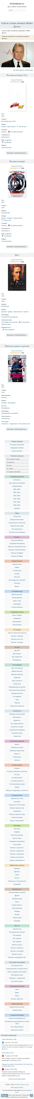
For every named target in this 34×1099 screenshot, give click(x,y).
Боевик (3, 126)
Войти (21, 1087)
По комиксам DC (17, 777)
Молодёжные (5, 408)
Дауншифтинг (17, 621)
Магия (17, 902)
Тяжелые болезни (17, 817)
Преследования (9, 329)
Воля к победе (17, 615)
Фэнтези (4, 397)
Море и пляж (17, 601)
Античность (17, 480)
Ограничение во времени (17, 730)
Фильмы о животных (17, 948)
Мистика (17, 577)
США (14, 121)
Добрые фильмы (17, 671)
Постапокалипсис (17, 529)
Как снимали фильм (17, 723)
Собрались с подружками (9, 423)
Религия (17, 914)
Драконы (17, 871)
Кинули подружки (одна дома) (17, 972)
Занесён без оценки (17, 1030)
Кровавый (17, 677)
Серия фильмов (6, 147)
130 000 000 (6, 213)
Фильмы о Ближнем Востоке (17, 546)
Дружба (17, 895)
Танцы (17, 995)
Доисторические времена (17, 483)
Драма (10, 311)
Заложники (17, 801)
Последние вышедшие (17, 444)
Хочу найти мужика (17, 981)
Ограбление (17, 811)
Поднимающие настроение (9, 413)
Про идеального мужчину (17, 932)
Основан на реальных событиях (17, 771)
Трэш (17, 699)
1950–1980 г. (17, 502)
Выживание (17, 618)
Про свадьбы (17, 938)
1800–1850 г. (17, 489)
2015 (2, 202)
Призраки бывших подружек (17, 346)
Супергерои (7, 142)
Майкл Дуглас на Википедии (24, 70)
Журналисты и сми (17, 798)
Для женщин (17, 653)
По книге (17, 774)
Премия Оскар (17, 1010)
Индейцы (17, 832)
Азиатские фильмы (17, 540)
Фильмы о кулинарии (17, 951)
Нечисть (17, 878)
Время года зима (17, 594)
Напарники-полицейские (17, 841)
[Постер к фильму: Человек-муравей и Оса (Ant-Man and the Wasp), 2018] (17, 97)
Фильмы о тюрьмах (17, 636)
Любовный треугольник (17, 750)
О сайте (17, 1084)
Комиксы (4, 132)
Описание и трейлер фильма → (17, 153)
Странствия (17, 736)
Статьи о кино (25, 1084)
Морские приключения (17, 808)
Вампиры (17, 868)
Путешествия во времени (17, 532)
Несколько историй (17, 726)
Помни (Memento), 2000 (9, 1039)
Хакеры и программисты (17, 860)
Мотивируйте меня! (17, 975)
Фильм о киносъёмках (17, 820)
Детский (17, 650)
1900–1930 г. (17, 495)
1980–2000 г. (17, 505)
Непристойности (17, 905)
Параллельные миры (17, 526)
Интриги (17, 573)
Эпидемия (17, 921)
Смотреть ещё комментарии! (17, 1079)
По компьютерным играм (17, 784)
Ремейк (17, 787)
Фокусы (17, 586)
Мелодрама (11, 402)
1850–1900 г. (17, 492)
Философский (17, 624)
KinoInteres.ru (17, 3)
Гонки (17, 989)
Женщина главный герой (17, 714)
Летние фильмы (17, 597)
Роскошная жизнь (17, 733)
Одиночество (17, 929)
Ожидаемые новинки (17, 448)
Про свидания (17, 941)
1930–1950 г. (17, 499)
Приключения (11, 126)
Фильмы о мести (17, 954)
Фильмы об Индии (17, 556)
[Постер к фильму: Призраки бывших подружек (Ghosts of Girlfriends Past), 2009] (17, 368)
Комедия (9, 218)
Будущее (17, 508)
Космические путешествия (17, 522)
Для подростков (17, 657)
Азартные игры (6, 324)
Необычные (17, 684)
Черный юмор (17, 917)
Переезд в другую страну (17, 814)
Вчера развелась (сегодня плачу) (17, 968)
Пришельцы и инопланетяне (17, 881)
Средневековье (17, 486)
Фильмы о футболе (17, 999)
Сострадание (17, 696)
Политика (17, 583)
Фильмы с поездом (17, 642)
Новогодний (17, 604)
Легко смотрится (17, 680)
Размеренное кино (17, 693)
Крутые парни (17, 838)
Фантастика (22, 126)
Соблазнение (5, 418)
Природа (17, 911)
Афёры (17, 567)
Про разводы (17, 935)
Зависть (17, 744)
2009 (2, 387)
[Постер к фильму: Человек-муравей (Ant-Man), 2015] (17, 183)
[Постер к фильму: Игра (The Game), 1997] (17, 277)
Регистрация (14, 1087)
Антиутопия (17, 516)
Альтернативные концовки (17, 892)
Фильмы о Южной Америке (17, 550)
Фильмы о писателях (17, 847)
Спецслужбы (17, 844)
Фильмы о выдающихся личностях (17, 790)
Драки (17, 992)
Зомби (17, 874)
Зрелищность (5, 137)
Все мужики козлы (24, 423)
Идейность (17, 720)
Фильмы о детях (17, 944)
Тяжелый (17, 703)
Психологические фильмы (9, 317)
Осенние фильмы (17, 607)
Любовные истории (17, 747)
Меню (4, 1096)
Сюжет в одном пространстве (17, 633)
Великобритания (6, 121)
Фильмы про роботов (17, 857)
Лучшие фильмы (17, 451)
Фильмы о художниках (17, 854)
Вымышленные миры (17, 519)
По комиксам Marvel (16, 132)
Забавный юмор (17, 898)
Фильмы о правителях (17, 851)
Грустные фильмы (17, 668)
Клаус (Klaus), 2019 (8, 1052)
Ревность (17, 754)
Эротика (17, 760)
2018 (2, 116)
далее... (6, 1049)
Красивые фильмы (17, 674)
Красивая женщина (17, 835)
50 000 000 (5, 306)
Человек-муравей (17, 161)
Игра (17, 254)
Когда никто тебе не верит (17, 805)
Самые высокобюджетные (17, 1018)
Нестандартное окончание (9, 322)
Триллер (25, 311)
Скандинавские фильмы (17, 543)
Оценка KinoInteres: (17, 80)
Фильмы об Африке (17, 553)
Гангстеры (17, 828)
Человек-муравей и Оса (17, 75)
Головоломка (25, 322)
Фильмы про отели (17, 639)
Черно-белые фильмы (17, 706)
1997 (2, 296)
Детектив (4, 311)
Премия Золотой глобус (17, 1007)
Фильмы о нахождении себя (17, 957)
